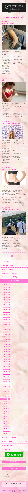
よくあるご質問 (6, 449)
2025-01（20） (6, 331)
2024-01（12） (6, 361)
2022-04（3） (6, 413)
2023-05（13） (6, 381)
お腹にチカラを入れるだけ (9, 169)
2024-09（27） (6, 341)
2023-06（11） (6, 379)
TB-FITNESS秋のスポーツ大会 (10, 209)
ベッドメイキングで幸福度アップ (11, 123)
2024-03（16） (6, 356)
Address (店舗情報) (7, 441)
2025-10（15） (6, 309)
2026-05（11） (6, 292)
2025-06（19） (6, 319)
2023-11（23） (6, 366)
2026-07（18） (6, 287)
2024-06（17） (6, 349)
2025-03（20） (6, 327)
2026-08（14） (6, 284)
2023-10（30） (6, 369)
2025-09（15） (6, 312)
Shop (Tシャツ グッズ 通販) (9, 277)
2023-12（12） (6, 364)
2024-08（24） (6, 344)
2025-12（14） (6, 304)
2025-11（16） (6, 307)
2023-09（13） (6, 371)
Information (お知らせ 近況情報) (11, 280)
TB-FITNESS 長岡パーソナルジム (13, 490)
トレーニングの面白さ (8, 23)
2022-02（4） (6, 418)
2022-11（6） (6, 396)
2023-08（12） (6, 374)
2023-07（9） (6, 376)
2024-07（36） (6, 346)
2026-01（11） (6, 302)
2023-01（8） (6, 391)
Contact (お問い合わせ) (8, 445)
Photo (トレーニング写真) (9, 437)
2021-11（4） (6, 426)
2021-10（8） (6, 428)
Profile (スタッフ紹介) (8, 269)
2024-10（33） (6, 339)
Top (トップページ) (7, 261)
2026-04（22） (6, 294)
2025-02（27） (6, 329)
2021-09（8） (6, 431)
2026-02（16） (6, 299)
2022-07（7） (6, 406)
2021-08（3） (6, 433)
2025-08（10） (6, 314)
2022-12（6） (6, 393)
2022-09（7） (6, 401)
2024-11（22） (6, 336)
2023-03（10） (6, 386)
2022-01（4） (6, 421)
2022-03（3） (6, 416)
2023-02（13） (6, 388)
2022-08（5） (6, 403)
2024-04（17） (6, 354)
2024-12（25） (6, 334)
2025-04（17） (6, 324)
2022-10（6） (6, 398)
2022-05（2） (6, 411)
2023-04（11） (6, 384)
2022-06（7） (6, 408)
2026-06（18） (6, 289)
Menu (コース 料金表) (8, 265)
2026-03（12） (6, 297)
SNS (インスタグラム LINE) (9, 273)
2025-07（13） (6, 317)
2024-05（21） (6, 351)
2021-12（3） (6, 423)
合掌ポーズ (5, 80)
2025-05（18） (6, 322)
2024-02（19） (6, 359)
